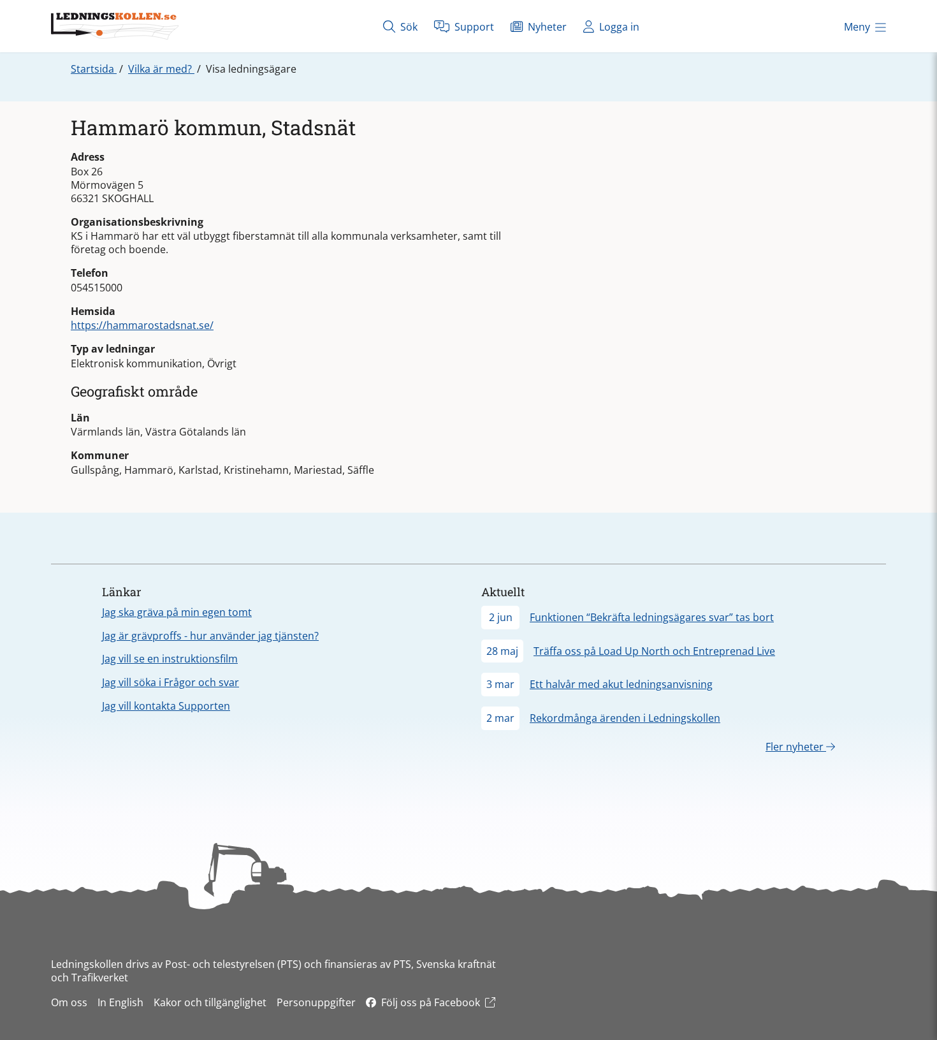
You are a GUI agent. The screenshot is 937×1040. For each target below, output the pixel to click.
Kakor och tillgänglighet (210, 1002)
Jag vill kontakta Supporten (166, 706)
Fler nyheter (796, 747)
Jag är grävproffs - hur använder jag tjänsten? (210, 636)
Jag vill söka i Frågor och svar (170, 682)
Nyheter (546, 27)
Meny (857, 27)
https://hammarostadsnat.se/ (142, 325)
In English (120, 1002)
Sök (408, 27)
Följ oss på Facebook (431, 1002)
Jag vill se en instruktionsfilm (170, 659)
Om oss (69, 1002)
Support (473, 27)
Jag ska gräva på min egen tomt (177, 612)
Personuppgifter (316, 1002)
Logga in (618, 27)
